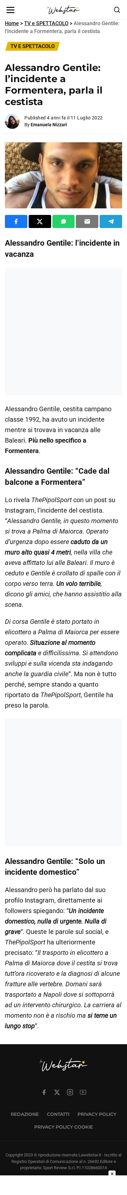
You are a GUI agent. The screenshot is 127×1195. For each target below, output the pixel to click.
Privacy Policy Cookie (63, 1127)
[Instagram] (70, 1092)
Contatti (58, 1114)
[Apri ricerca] (116, 9)
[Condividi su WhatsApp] (63, 221)
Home (12, 23)
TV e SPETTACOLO (46, 23)
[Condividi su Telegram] (111, 221)
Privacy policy (97, 1114)
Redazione (25, 1114)
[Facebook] (44, 1092)
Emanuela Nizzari (49, 124)
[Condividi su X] (40, 221)
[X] (57, 1092)
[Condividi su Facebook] (16, 221)
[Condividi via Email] (87, 221)
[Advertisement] (63, 331)
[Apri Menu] (10, 10)
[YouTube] (83, 1092)
